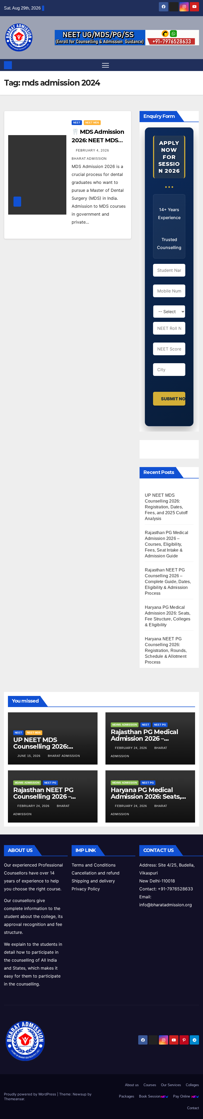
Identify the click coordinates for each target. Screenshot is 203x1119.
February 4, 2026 (93, 150)
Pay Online (182, 1096)
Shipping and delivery (93, 880)
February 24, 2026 (131, 747)
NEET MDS (92, 122)
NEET (76, 122)
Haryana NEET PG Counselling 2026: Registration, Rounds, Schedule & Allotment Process (166, 650)
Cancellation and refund (95, 873)
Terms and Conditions (94, 865)
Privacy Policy (86, 888)
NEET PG (160, 724)
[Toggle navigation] (105, 65)
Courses (150, 1085)
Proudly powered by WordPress (30, 1094)
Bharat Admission (64, 755)
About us (132, 1085)
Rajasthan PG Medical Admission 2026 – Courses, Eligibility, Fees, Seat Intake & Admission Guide (166, 544)
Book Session (149, 1096)
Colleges (192, 1085)
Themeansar (14, 1099)
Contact (193, 1108)
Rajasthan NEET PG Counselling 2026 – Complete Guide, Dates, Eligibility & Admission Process (168, 582)
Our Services (171, 1085)
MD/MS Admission (124, 724)
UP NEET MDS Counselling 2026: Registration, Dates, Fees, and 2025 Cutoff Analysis (166, 507)
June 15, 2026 (29, 755)
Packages (126, 1096)
